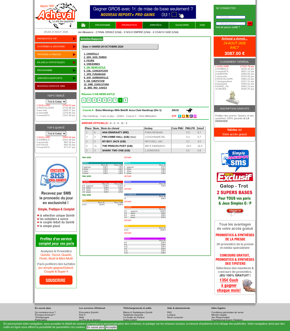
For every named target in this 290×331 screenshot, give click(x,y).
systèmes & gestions (51, 46)
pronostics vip (47, 38)
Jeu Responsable (220, 317)
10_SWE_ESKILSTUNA (96, 84)
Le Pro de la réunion (90, 320)
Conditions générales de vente (227, 312)
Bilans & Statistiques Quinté (137, 312)
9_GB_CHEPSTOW (94, 81)
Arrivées (156, 25)
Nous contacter (175, 317)
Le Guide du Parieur (134, 317)
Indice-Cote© (130, 320)
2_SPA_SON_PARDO (95, 57)
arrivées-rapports (49, 78)
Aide (202, 25)
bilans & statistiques (51, 62)
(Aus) (119, 137)
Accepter (111, 327)
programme (44, 70)
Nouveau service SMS (51, 86)
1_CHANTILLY (91, 53)
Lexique (171, 315)
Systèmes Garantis (133, 315)
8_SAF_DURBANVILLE (96, 77)
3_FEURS (89, 60)
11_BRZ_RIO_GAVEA (95, 87)
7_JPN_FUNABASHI (95, 74)
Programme (102, 25)
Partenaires (41, 320)
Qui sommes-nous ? (45, 312)
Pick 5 (82, 315)
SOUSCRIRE (182, 25)
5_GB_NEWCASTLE (95, 67)
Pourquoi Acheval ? (45, 315)
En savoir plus (95, 327)
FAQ (169, 312)
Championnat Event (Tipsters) (226, 320)
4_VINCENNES (92, 64)
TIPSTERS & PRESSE (49, 54)
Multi (81, 317)
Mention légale (219, 315)
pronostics (129, 25)
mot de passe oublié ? (228, 27)
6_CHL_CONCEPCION (96, 70)
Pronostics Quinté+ (89, 312)
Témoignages (42, 317)
